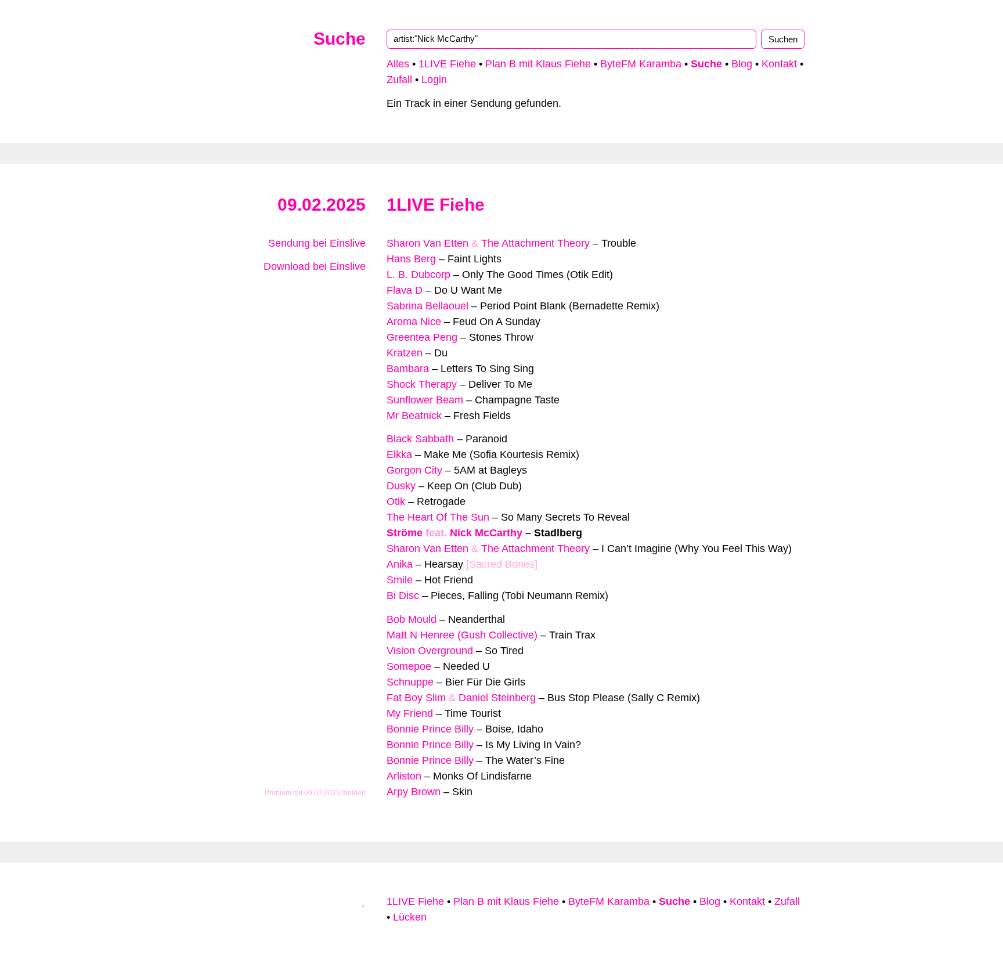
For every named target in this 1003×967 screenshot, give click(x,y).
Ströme (405, 533)
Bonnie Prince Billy (430, 729)
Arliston (404, 776)
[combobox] (571, 39)
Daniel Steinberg (497, 697)
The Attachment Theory (535, 243)
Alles (398, 64)
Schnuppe (410, 682)
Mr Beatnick (414, 415)
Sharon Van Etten (427, 243)
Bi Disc (403, 595)
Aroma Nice (414, 321)
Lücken (410, 917)
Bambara (408, 368)
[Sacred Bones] (501, 564)
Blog (741, 64)
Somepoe (409, 666)
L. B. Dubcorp (418, 274)
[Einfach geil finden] (362, 290)
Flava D (405, 290)
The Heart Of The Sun (438, 517)
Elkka (399, 454)
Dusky (401, 486)
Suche (339, 38)
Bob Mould (411, 619)
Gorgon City (414, 470)
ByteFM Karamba (640, 64)
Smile (400, 580)
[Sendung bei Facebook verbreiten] (351, 306)
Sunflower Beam (425, 400)
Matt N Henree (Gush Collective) (462, 635)
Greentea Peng (422, 337)
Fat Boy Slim (416, 697)
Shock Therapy (422, 384)
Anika (400, 564)
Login (434, 79)
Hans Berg (411, 259)
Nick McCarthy (486, 533)
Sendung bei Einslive (315, 243)
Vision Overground (430, 650)
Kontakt (779, 64)
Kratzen (405, 353)
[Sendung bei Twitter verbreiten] (362, 306)
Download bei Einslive (313, 266)
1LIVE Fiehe (447, 64)
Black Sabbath (420, 439)
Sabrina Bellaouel (427, 306)
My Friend (410, 713)
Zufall (399, 79)
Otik (396, 501)
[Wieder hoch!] (364, 901)
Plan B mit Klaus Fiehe (538, 64)
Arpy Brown (414, 792)
